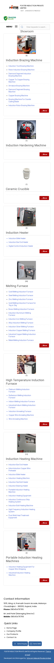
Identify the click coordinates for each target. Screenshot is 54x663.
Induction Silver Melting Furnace (21, 327)
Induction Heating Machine (24, 459)
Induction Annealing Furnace (20, 411)
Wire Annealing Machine (18, 419)
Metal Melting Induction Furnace (21, 340)
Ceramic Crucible (17, 189)
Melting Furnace (17, 286)
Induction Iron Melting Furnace (20, 319)
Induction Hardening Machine (26, 145)
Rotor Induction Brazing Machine (21, 70)
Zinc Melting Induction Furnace (21, 299)
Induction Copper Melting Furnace (22, 330)
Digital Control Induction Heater (21, 246)
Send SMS (37, 644)
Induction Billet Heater (17, 238)
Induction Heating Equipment (20, 496)
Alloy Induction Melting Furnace (21, 323)
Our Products (12, 634)
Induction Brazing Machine (24, 60)
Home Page (12, 628)
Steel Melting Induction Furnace (21, 295)
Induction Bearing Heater (18, 486)
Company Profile (14, 631)
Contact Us (11, 637)
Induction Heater (17, 232)
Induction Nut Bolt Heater (18, 482)
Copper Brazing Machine (18, 96)
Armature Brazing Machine (19, 86)
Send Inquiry (22, 644)
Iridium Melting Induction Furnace (22, 401)
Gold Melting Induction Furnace (21, 292)
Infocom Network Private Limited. (39, 658)
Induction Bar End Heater (18, 242)
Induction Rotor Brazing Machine (21, 105)
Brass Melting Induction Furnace (21, 309)
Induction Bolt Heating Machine (21, 506)
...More (44, 111)
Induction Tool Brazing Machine (21, 66)
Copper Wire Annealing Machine (21, 415)
